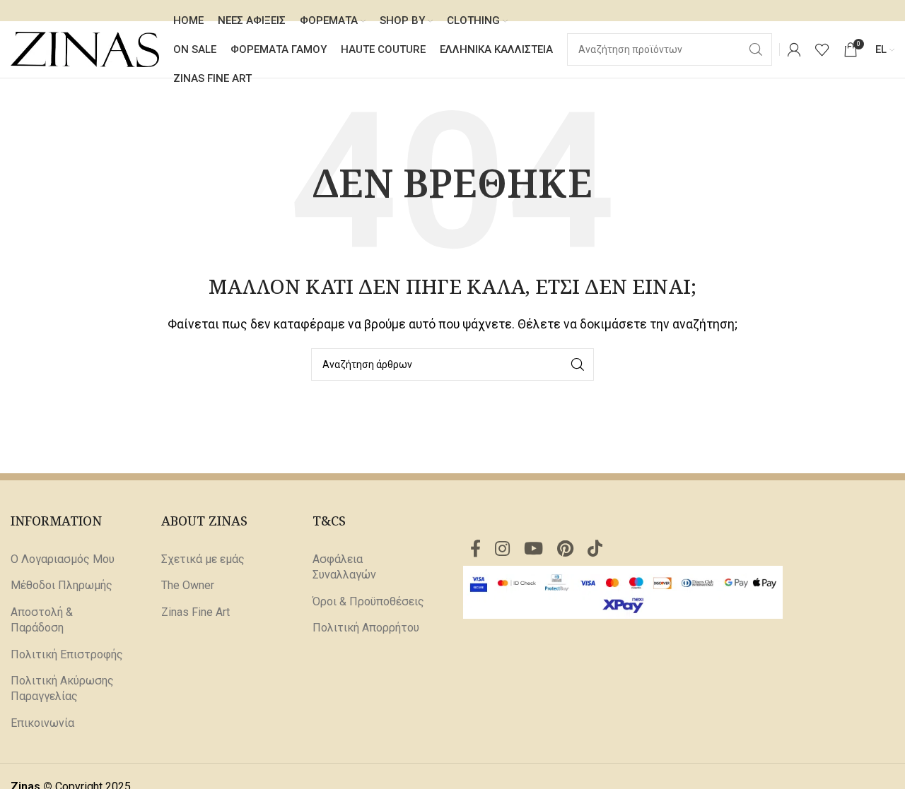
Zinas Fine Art (195, 612)
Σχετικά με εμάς (203, 559)
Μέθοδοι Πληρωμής (61, 585)
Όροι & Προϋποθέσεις (368, 601)
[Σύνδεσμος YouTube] (533, 549)
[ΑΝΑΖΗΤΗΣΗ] (577, 364)
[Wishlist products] (822, 49)
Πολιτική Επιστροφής (67, 654)
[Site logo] (85, 48)
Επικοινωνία (42, 723)
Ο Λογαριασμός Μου (63, 559)
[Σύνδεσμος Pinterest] (565, 549)
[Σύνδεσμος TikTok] (594, 549)
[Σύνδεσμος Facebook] (475, 549)
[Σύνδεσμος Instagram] (502, 549)
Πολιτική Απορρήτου (366, 627)
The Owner (187, 585)
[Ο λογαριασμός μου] (794, 49)
